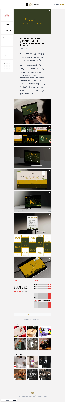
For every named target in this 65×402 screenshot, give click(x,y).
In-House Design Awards (28, 396)
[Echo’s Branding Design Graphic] (32, 362)
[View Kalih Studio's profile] (40, 366)
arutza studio (18, 281)
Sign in (57, 4)
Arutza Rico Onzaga (17, 291)
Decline (11, 400)
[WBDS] (4, 63)
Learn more (7, 400)
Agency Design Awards (21, 396)
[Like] (49, 10)
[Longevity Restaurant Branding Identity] (45, 344)
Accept (15, 400)
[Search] (55, 4)
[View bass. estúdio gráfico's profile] (40, 379)
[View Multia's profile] (15, 366)
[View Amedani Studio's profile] (28, 379)
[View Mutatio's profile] (28, 366)
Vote (49, 284)
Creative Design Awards (36, 396)
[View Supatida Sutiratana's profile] (15, 379)
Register (61, 4)
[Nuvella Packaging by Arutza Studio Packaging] (45, 331)
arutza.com (6, 28)
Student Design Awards (43, 396)
